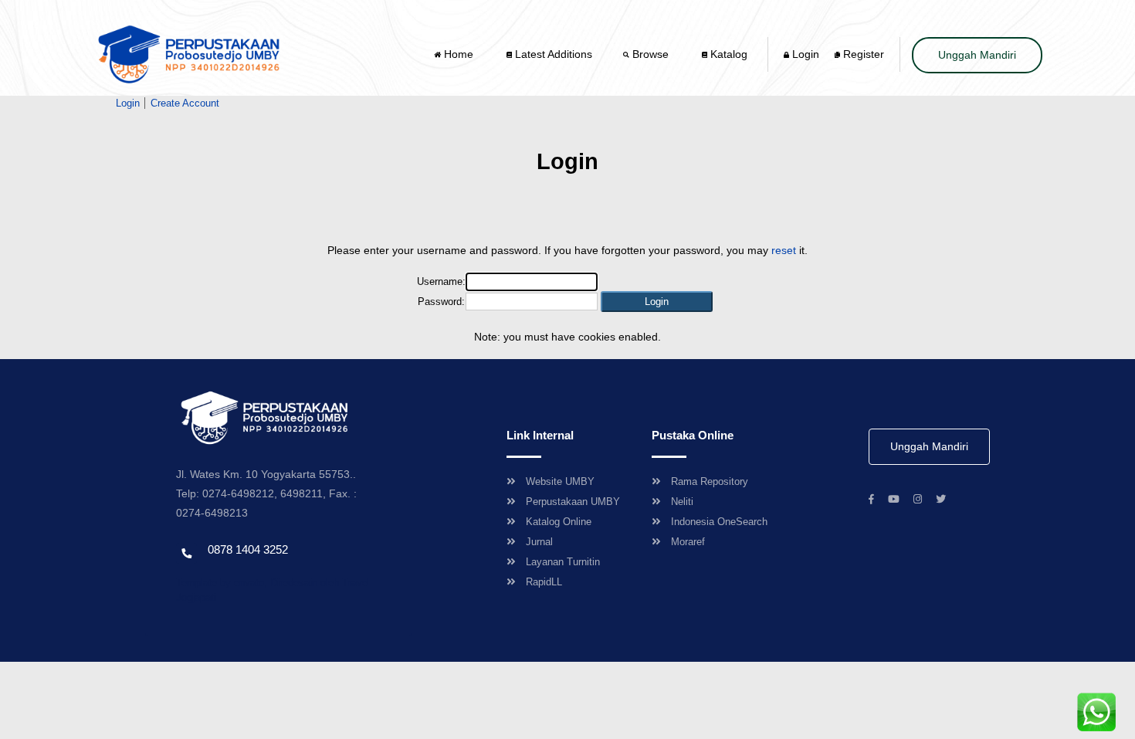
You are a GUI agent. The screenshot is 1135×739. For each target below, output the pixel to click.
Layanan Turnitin (563, 562)
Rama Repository (709, 481)
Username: (441, 281)
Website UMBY (560, 481)
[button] (657, 301)
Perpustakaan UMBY (573, 501)
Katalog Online (558, 521)
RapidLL (544, 582)
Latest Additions (552, 54)
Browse (650, 54)
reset (783, 250)
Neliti (682, 501)
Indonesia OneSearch (719, 521)
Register (862, 54)
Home (458, 54)
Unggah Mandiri (977, 55)
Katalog (727, 54)
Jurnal (539, 541)
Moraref (688, 541)
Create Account (185, 103)
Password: (441, 301)
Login (804, 54)
